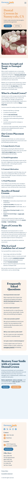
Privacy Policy (4, 471)
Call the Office (16, 387)
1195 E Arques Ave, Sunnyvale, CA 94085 (11, 445)
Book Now (7, 26)
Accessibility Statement (7, 474)
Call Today (17, 26)
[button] (25, 3)
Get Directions (8, 449)
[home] (7, 3)
